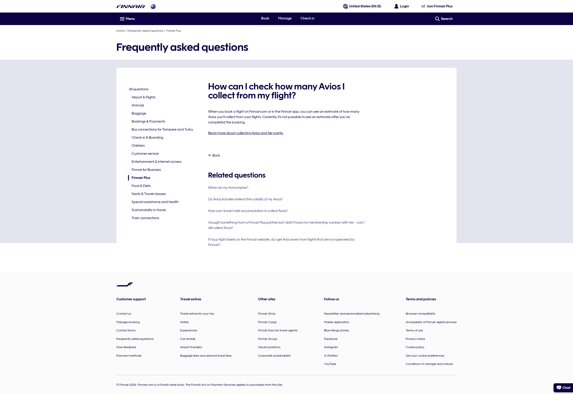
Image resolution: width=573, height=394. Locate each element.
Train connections (145, 218)
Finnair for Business (146, 170)
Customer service (145, 154)
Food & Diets (141, 186)
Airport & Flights (144, 97)
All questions (138, 89)
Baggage (139, 113)
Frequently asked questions (145, 30)
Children (138, 146)
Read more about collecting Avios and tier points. (246, 133)
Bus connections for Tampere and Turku (162, 129)
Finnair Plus (173, 30)
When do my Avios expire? (228, 188)
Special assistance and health (155, 202)
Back (216, 155)
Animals (138, 105)
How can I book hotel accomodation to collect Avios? (248, 211)
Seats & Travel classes (149, 194)
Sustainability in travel (149, 210)
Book (265, 18)
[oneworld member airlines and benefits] (153, 6)
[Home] (130, 6)
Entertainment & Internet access (157, 162)
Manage (285, 18)
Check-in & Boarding (147, 138)
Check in (307, 18)
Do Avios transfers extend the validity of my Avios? (245, 199)
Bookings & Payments (148, 121)
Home (120, 30)
